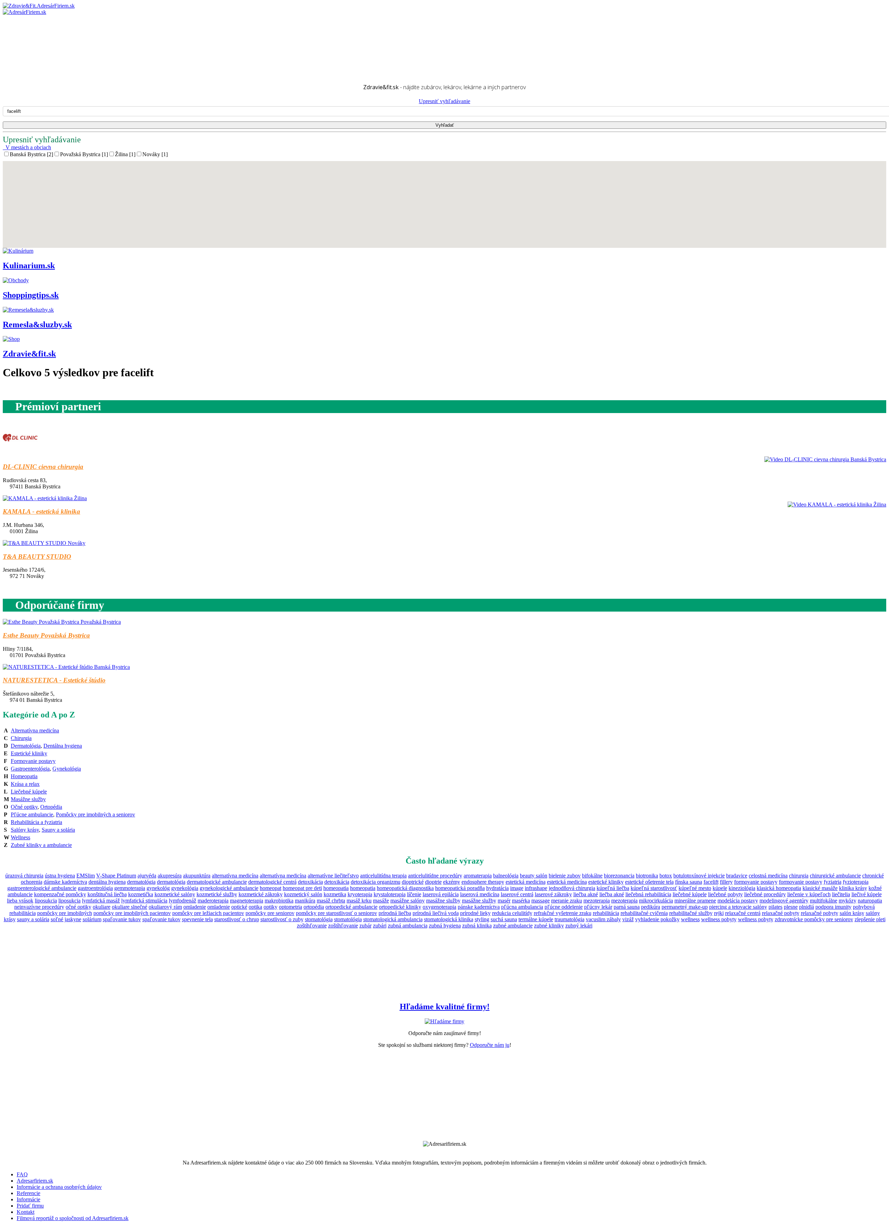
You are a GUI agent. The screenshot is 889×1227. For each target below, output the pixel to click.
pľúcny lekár (598, 907)
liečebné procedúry (765, 894)
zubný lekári (578, 925)
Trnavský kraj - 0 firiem (42, 61)
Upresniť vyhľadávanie (444, 101)
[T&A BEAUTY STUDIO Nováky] (44, 543)
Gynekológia (66, 769)
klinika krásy (853, 888)
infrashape (536, 888)
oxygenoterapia (439, 907)
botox (665, 876)
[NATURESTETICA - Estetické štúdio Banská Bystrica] (66, 667)
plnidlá (806, 907)
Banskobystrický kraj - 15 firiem (52, 24)
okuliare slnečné (129, 907)
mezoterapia (596, 901)
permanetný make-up (685, 907)
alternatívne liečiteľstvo (333, 876)
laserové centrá (517, 894)
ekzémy (451, 882)
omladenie (194, 907)
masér (504, 901)
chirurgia (798, 876)
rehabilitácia (606, 913)
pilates (775, 907)
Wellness (20, 837)
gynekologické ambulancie (229, 888)
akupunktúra (196, 876)
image (516, 888)
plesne (791, 907)
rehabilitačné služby (691, 913)
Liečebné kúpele (29, 792)
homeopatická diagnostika (405, 888)
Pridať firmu (30, 1206)
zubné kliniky (549, 925)
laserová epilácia (441, 894)
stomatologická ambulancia (393, 919)
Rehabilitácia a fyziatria (36, 822)
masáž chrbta (331, 901)
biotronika (647, 876)
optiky (270, 907)
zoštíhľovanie (312, 925)
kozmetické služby (217, 894)
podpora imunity (833, 907)
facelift (711, 882)
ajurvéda (147, 876)
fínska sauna (688, 882)
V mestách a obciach (27, 147)
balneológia (505, 876)
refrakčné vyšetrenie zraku (562, 913)
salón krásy (852, 913)
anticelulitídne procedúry (435, 876)
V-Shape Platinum (116, 876)
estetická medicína (526, 882)
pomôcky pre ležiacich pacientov (208, 913)
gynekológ (158, 888)
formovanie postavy (756, 882)
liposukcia (46, 901)
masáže (381, 901)
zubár (365, 925)
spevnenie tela (197, 919)
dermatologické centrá (272, 882)
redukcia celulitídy (512, 913)
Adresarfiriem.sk (35, 1181)
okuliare (101, 907)
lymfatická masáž (101, 901)
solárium (92, 919)
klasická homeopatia (779, 888)
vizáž (628, 919)
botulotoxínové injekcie (699, 876)
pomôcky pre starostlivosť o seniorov (336, 913)
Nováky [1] (155, 154)
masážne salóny (407, 901)
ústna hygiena (60, 876)
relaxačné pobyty (780, 913)
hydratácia (497, 888)
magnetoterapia (246, 901)
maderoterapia (213, 901)
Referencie (28, 1193)
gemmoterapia (129, 888)
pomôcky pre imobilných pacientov (132, 913)
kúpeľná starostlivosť (654, 888)
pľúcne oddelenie (564, 907)
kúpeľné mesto (695, 888)
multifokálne (823, 901)
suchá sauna (504, 919)
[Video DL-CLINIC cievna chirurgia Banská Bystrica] (823, 459)
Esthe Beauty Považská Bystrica (46, 635)
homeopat (270, 888)
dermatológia (141, 882)
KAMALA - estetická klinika (41, 511)
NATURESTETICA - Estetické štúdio (54, 680)
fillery (726, 882)
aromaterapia (478, 876)
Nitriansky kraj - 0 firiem (44, 42)
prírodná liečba (395, 913)
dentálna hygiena (107, 882)
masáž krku (359, 901)
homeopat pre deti (302, 888)
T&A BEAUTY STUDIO (37, 556)
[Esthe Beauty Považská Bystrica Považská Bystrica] (62, 622)
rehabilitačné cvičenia (644, 913)
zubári (380, 925)
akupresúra (170, 876)
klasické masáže (820, 888)
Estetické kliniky (29, 753)
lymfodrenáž (182, 901)
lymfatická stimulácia (144, 901)
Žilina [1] (125, 154)
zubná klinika (477, 925)
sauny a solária (33, 919)
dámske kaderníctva (65, 882)
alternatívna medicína (235, 876)
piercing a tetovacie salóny (738, 907)
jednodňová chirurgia (572, 888)
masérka (521, 901)
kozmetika (335, 894)
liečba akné (585, 894)
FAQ (22, 1174)
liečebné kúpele (690, 894)
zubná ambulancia (407, 925)
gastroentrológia (95, 888)
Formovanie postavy (33, 761)
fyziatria (832, 882)
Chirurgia (21, 738)
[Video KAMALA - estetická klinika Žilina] (835, 505)
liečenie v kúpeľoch (809, 894)
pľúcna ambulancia (522, 907)
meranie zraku (566, 901)
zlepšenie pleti (870, 919)
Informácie (28, 1199)
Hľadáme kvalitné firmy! (445, 1006)
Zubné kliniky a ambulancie (41, 845)
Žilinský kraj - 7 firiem (41, 67)
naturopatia (870, 901)
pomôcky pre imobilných (64, 913)
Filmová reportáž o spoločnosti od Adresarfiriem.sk (72, 1218)
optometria (290, 907)
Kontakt (25, 1212)
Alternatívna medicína (35, 730)
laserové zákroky (553, 894)
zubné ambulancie (513, 925)
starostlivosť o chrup (236, 919)
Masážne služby (28, 799)
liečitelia (841, 894)
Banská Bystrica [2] (31, 154)
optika (255, 907)
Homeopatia (24, 776)
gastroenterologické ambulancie (41, 888)
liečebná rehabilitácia (648, 894)
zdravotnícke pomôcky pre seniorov (814, 919)
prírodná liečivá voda (436, 913)
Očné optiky (24, 807)
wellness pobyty (719, 919)
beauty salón (533, 876)
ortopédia (314, 907)
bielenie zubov (565, 876)
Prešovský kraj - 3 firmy (43, 49)
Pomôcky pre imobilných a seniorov (95, 814)
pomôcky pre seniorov (270, 913)
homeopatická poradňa (460, 888)
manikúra (305, 901)
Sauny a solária (58, 830)
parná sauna (627, 907)
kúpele (720, 888)
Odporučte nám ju (489, 1045)
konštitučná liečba (107, 894)
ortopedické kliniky (400, 907)
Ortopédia (51, 807)
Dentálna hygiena (62, 746)
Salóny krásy (25, 830)
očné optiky (78, 907)
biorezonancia (619, 876)
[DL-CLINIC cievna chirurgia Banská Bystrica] (20, 453)
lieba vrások (20, 901)
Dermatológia (26, 746)
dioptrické (413, 882)
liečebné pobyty (725, 894)
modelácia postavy (737, 901)
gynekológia (184, 888)
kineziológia (742, 888)
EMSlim (85, 876)
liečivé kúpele (866, 894)
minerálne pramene (695, 901)
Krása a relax (25, 784)
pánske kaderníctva (479, 907)
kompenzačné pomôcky (60, 894)
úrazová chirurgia (24, 876)
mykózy (847, 901)
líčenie (414, 894)
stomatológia (319, 919)
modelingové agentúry (783, 901)
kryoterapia (360, 894)
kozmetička (140, 894)
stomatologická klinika (448, 919)
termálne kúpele (535, 919)
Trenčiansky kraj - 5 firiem (46, 55)
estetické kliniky (606, 882)
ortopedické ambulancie (351, 907)
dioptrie (433, 882)
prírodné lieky (475, 913)
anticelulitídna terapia (383, 876)
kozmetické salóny (175, 894)
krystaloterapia (390, 894)
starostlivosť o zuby (282, 919)
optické (239, 907)
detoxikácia (310, 882)
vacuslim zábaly (603, 919)
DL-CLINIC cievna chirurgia (43, 466)
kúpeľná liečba (613, 888)
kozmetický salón (303, 894)
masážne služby (443, 901)
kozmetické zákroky (261, 894)
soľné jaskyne (66, 919)
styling (482, 919)
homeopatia (336, 888)
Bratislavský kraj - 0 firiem (46, 30)
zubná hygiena (445, 925)
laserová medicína (479, 894)
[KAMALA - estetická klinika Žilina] (45, 498)
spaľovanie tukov (122, 919)
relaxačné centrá (743, 913)
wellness (690, 919)
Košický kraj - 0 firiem (41, 36)
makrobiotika (279, 901)
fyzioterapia (856, 882)
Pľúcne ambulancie (32, 814)
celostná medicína (768, 876)
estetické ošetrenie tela (649, 882)
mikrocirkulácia (656, 901)
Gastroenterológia (30, 769)
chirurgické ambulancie (835, 876)
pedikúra (650, 907)
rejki (719, 913)
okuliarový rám (165, 907)
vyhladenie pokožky (657, 919)
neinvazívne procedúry (39, 907)
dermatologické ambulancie (217, 882)
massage (540, 901)
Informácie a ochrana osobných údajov (59, 1187)
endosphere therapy (483, 882)
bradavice (736, 876)
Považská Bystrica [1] (84, 154)
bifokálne (592, 876)
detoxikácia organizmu (375, 882)
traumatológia (569, 919)
